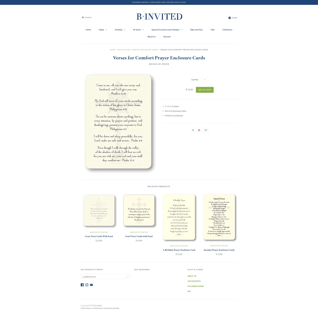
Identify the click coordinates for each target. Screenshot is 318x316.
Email (206, 130)
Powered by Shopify (111, 308)
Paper (102, 30)
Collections (227, 30)
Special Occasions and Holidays (166, 30)
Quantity (194, 79)
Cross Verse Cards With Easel (99, 237)
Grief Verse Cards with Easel (139, 237)
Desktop (119, 30)
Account (166, 37)
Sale (213, 30)
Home (88, 30)
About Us (152, 37)
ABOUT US (192, 276)
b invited (98, 306)
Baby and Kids (196, 30)
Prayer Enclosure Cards (145, 50)
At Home (137, 30)
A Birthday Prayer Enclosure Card (179, 250)
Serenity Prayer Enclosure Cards (219, 250)
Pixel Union (98, 308)
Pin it (199, 130)
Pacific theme (86, 308)
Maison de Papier (159, 64)
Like (193, 130)
